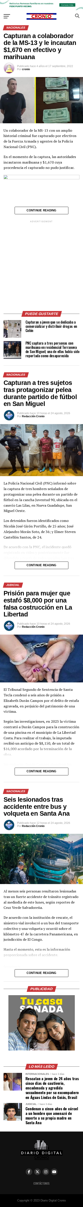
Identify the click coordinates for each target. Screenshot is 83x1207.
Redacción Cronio (33, 416)
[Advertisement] (41, 265)
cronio (26, 69)
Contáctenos (41, 1183)
